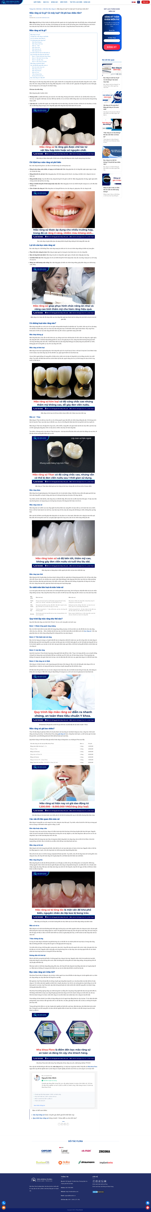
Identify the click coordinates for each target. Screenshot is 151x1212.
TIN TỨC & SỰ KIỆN (76, 2)
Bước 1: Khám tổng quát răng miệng (41, 56)
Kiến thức (39, 9)
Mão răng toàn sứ (36, 49)
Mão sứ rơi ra (35, 72)
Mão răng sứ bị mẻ (37, 68)
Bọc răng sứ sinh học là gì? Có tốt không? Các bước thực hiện (111, 80)
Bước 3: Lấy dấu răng (37, 59)
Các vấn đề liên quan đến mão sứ (39, 65)
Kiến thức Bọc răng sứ (49, 9)
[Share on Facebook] (59, 1124)
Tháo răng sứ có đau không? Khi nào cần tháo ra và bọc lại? (111, 135)
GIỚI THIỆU (37, 2)
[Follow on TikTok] (99, 1181)
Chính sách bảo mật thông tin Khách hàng (102, 1186)
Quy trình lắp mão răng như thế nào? (39, 54)
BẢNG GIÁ (54, 2)
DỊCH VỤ (46, 2)
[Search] (138, 2)
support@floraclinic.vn (70, 1195)
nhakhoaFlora (45, 17)
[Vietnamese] (135, 2)
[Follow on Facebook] (94, 1181)
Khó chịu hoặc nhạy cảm (38, 67)
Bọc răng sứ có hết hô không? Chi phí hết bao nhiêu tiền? (111, 162)
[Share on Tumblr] (67, 1124)
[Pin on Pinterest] (65, 1124)
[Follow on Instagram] (96, 1181)
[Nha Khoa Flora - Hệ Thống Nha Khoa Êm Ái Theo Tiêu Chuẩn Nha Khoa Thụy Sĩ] (15, 2)
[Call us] (102, 1181)
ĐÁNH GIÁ (87, 2)
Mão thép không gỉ (36, 42)
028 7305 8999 (69, 1187)
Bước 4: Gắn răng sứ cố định (39, 61)
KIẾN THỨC (63, 2)
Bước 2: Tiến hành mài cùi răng (40, 58)
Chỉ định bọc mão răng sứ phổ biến (39, 36)
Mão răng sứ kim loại (37, 43)
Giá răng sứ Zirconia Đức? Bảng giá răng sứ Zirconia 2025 (111, 107)
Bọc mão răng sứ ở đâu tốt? (37, 77)
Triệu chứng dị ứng (37, 74)
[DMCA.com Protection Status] (98, 1191)
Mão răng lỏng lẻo (36, 70)
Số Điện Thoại (112, 37)
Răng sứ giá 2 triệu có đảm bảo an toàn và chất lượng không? (111, 189)
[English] (133, 2)
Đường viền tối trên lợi (37, 75)
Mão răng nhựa (36, 47)
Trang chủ (32, 9)
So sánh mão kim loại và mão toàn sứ (40, 52)
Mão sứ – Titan (36, 45)
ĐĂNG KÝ (112, 47)
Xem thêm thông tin (39, 1105)
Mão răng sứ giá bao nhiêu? (37, 63)
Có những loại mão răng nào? (38, 40)
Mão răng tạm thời (36, 50)
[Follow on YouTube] (105, 1181)
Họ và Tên (112, 30)
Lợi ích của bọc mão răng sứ (37, 38)
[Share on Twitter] (62, 1124)
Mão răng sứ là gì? (35, 34)
